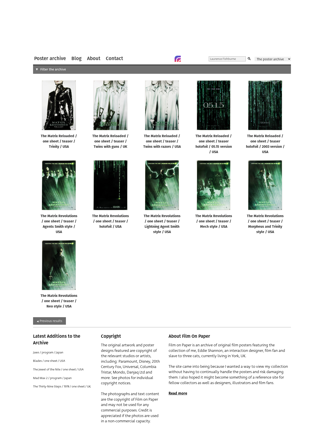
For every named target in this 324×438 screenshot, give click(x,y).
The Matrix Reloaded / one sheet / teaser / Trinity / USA (59, 142)
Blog (76, 58)
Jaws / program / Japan (48, 352)
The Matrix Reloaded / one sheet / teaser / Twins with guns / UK (110, 142)
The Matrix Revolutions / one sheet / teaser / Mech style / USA (213, 221)
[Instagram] (178, 59)
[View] (58, 106)
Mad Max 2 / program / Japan (52, 378)
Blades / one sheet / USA (49, 361)
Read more (178, 393)
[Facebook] (169, 59)
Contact (114, 58)
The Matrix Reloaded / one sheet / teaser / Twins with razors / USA (162, 142)
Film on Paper (44, 27)
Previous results (51, 321)
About (93, 58)
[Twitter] (160, 59)
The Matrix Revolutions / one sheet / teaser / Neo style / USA (59, 301)
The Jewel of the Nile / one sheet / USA (58, 369)
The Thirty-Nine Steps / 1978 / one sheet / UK (62, 386)
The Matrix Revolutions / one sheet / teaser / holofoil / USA (110, 221)
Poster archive (50, 58)
